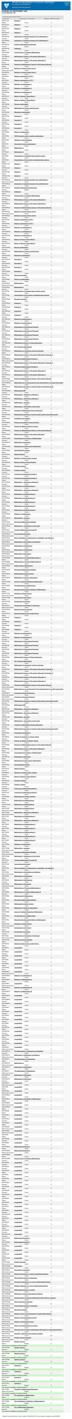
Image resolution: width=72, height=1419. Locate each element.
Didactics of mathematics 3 (23, 92)
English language (20, 1262)
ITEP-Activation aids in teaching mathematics (29, 136)
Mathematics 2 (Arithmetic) (23, 1067)
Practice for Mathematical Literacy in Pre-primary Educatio (32, 64)
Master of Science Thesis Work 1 (24, 96)
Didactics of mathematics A (23, 975)
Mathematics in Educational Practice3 (26, 335)
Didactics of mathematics (22, 514)
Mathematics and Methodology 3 (24, 498)
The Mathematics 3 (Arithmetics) (24, 1071)
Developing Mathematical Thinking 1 (26, 359)
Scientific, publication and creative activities (28, 1333)
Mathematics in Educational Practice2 (26, 331)
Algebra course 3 (19, 1353)
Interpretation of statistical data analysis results (29, 156)
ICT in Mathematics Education (24, 1407)
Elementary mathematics (22, 112)
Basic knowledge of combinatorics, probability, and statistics (34, 538)
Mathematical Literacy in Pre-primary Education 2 (30, 60)
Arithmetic (17, 48)
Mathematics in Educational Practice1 (26, 327)
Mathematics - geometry (22, 402)
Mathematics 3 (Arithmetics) (23, 550)
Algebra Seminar (19, 454)
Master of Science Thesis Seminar (25, 462)
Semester (6, 18)
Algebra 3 (17, 28)
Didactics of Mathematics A (23, 979)
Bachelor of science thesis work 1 (25, 68)
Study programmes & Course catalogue (33, 2)
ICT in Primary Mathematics (23, 347)
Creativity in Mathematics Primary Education (28, 410)
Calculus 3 (17, 311)
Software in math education (23, 140)
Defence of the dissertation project (25, 1317)
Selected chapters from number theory (26, 613)
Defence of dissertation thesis (24, 1321)
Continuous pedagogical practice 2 (25, 478)
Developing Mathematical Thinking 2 (26, 367)
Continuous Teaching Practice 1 (24, 693)
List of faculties (7, 12)
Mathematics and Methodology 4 (24, 502)
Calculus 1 (17, 303)
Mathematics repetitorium (22, 442)
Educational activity (20, 1310)
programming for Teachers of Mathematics (27, 753)
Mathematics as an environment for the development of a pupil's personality (38, 382)
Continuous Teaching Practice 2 (24, 697)
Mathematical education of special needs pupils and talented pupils (36, 414)
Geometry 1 (18, 116)
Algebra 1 (17, 20)
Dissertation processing (22, 1270)
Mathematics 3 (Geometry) (22, 1075)
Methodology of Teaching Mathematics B (27, 562)
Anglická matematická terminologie (25, 188)
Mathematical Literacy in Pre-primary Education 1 (30, 56)
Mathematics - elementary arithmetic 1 (26, 394)
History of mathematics (21, 132)
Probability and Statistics (22, 733)
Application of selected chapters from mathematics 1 (31, 36)
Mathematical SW (19, 390)
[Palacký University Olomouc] (6, 6)
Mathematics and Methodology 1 (24, 486)
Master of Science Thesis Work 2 (24, 100)
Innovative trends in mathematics (25, 144)
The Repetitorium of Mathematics (25, 585)
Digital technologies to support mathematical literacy (31, 1274)
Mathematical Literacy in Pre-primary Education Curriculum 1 (33, 355)
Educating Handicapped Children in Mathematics (30, 589)
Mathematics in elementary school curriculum (29, 351)
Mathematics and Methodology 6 (24, 510)
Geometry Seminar (20, 466)
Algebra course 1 (19, 1341)
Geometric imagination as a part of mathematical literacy (32, 1282)
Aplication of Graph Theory (23, 593)
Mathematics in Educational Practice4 (26, 339)
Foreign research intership (22, 1337)
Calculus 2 (17, 307)
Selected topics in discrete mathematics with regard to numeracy (35, 1298)
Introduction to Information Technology (27, 605)
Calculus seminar (19, 470)
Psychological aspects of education (25, 1306)
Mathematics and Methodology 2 (24, 494)
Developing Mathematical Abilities (25, 522)
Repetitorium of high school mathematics (27, 446)
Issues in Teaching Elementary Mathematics (28, 581)
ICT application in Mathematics (24, 1395)
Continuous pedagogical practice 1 (25, 474)
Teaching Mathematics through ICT (25, 530)
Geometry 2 (18, 120)
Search (67, 5)
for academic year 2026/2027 (21, 4)
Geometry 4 (18, 128)
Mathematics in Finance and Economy (26, 108)
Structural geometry (20, 275)
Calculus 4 (17, 315)
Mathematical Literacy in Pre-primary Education (29, 434)
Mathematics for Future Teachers (24, 796)
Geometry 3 (18, 124)
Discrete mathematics (21, 104)
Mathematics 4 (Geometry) (22, 554)
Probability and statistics (22, 418)
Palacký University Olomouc (21, 7)
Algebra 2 (17, 24)
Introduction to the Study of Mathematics (27, 1099)
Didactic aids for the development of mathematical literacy (33, 1314)
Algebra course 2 (19, 1347)
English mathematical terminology (25, 44)
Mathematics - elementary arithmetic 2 (26, 398)
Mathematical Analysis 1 (22, 1146)
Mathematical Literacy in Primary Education (28, 343)
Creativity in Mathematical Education (26, 1389)
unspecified (18, 947)
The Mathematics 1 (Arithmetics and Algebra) (28, 1051)
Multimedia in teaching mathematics (26, 577)
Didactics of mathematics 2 (23, 88)
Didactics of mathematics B (23, 987)
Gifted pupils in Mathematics (23, 566)
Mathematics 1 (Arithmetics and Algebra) (27, 542)
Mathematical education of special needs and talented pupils (34, 386)
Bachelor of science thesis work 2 (25, 72)
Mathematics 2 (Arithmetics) (23, 546)
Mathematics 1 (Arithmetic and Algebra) (27, 1055)
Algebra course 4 (19, 1359)
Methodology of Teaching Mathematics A (27, 558)
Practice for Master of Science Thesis (26, 426)
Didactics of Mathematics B (23, 991)
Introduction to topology (22, 601)
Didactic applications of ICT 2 (23, 80)
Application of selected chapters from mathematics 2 (31, 40)
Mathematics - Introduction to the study (27, 406)
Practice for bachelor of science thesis (26, 422)
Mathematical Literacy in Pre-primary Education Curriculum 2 (33, 673)
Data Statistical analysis (22, 450)
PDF (15, 12)
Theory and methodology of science (26, 1325)
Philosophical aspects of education (25, 1278)
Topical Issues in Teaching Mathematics (27, 52)
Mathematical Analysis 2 (22, 1150)
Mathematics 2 (19, 152)
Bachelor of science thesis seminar (25, 458)
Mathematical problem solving (24, 573)
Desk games (18, 1266)
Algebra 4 (17, 32)
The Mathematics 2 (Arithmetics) (24, 1059)
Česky (67, 3)
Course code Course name (11, 16)
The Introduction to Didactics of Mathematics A (29, 1401)
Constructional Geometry (22, 534)
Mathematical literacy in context (24, 1290)
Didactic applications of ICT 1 (23, 76)
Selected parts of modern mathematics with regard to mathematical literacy (38, 1329)
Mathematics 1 (19, 148)
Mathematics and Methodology (24, 800)
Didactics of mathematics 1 (23, 84)
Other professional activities (23, 1302)
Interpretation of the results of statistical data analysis (31, 160)
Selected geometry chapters (23, 609)
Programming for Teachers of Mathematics (27, 438)
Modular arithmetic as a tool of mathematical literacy (31, 1286)
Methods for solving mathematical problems (28, 1294)
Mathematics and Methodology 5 (24, 506)
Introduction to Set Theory (22, 597)
